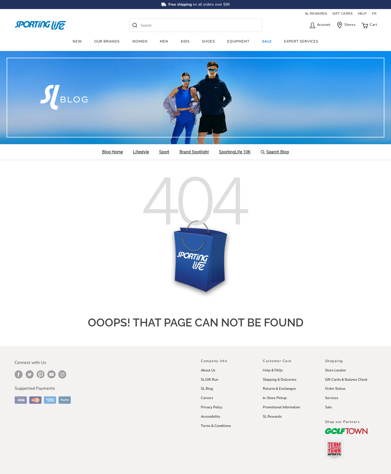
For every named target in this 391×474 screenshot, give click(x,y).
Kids (185, 41)
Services (331, 398)
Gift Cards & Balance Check (346, 379)
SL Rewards (272, 416)
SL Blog (207, 388)
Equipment (238, 41)
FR (374, 13)
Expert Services (301, 41)
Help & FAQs (273, 370)
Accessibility (210, 416)
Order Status (335, 388)
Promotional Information (281, 407)
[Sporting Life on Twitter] (30, 374)
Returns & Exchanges (279, 388)
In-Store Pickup (275, 398)
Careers (207, 398)
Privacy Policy (211, 407)
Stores (349, 24)
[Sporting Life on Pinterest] (40, 374)
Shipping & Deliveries (279, 379)
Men (164, 41)
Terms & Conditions (216, 425)
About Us (208, 370)
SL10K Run (209, 379)
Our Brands (107, 41)
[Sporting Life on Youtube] (51, 374)
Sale (267, 41)
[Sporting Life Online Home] (40, 25)
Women (140, 41)
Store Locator (335, 370)
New (77, 41)
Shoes (208, 41)
